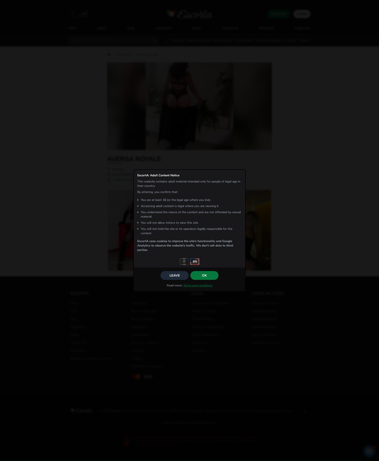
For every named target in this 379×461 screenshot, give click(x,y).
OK (204, 275)
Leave (175, 275)
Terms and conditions (198, 285)
